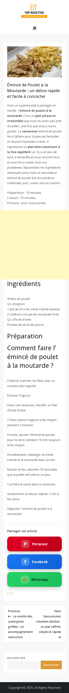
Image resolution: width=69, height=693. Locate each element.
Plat (10, 593)
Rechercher (16, 658)
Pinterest (36, 544)
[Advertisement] (34, 244)
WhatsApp (35, 579)
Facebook (36, 562)
